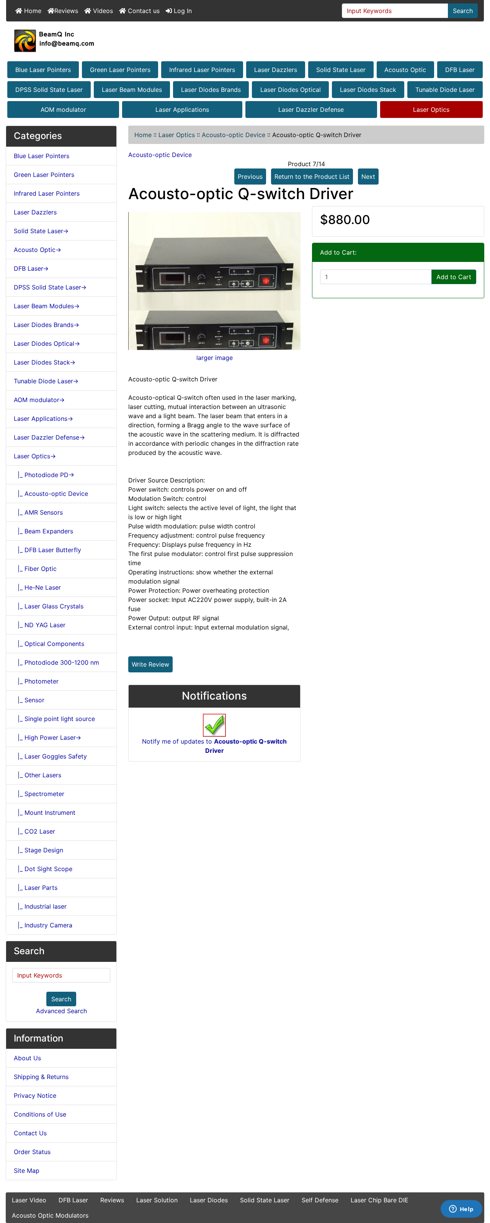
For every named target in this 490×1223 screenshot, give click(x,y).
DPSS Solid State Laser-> (50, 287)
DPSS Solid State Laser (49, 89)
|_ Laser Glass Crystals (48, 606)
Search (463, 11)
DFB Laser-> (31, 268)
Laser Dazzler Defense (311, 109)
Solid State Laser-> (41, 231)
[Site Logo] (245, 41)
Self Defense (320, 1200)
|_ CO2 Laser (34, 831)
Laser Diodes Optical (290, 89)
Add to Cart (453, 277)
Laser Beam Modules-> (47, 306)
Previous (250, 176)
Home (31, 11)
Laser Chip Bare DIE (379, 1200)
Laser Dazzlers (275, 70)
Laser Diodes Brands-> (46, 325)
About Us (27, 1058)
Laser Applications (182, 109)
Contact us (143, 11)
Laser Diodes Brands (211, 89)
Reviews (66, 11)
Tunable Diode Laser (445, 89)
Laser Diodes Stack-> (44, 362)
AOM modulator (63, 109)
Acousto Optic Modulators (50, 1215)
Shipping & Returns (41, 1077)
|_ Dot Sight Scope (43, 869)
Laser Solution (157, 1200)
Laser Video (29, 1200)
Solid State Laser (341, 70)
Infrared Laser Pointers (202, 70)
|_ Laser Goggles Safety (50, 756)
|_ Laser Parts (35, 887)
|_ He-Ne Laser (37, 587)
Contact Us (30, 1133)
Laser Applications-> (43, 418)
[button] (476, 1185)
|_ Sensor (29, 700)
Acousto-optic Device (233, 135)
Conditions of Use (40, 1114)
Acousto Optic (405, 70)
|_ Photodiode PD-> (44, 475)
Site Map (26, 1170)
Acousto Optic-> (37, 249)
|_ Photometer (36, 681)
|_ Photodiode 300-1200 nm (56, 662)
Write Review (150, 664)
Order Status (32, 1152)
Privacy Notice (35, 1095)
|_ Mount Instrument (44, 812)
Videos (102, 11)
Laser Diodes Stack (368, 89)
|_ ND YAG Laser (39, 625)
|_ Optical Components (49, 643)
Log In (182, 11)
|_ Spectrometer (39, 794)
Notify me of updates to (214, 745)
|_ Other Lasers (37, 775)
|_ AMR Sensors (38, 512)
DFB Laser (460, 70)
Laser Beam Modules (132, 89)
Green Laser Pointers (120, 70)
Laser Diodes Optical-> (47, 343)
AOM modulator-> (39, 400)
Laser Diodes (209, 1200)
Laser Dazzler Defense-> (49, 437)
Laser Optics (431, 109)
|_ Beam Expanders (43, 531)
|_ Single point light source (54, 719)
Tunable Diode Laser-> (46, 381)
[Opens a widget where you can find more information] (461, 1209)
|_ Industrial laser (40, 906)
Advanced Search (61, 1011)
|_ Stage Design (38, 850)
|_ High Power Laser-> (47, 737)
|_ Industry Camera (43, 925)
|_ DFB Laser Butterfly (47, 550)
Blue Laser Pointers (43, 70)
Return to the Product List (312, 176)
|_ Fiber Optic (35, 568)
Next (368, 176)
